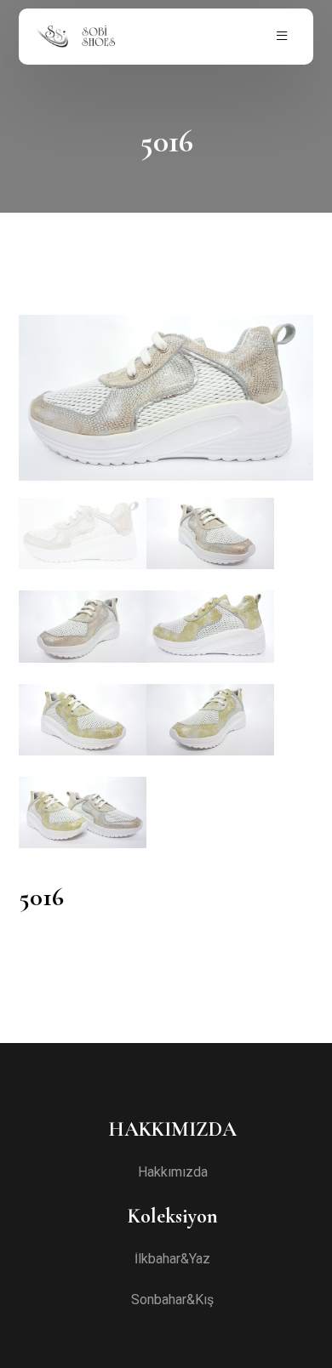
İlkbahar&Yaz (172, 1259)
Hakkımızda (173, 1172)
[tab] (82, 533)
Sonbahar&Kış (172, 1300)
